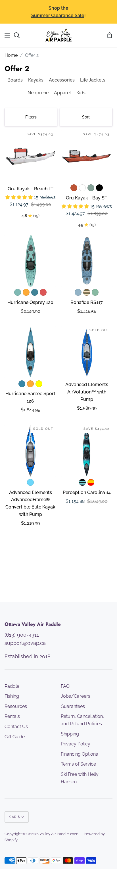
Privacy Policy (75, 744)
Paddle (12, 686)
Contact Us (16, 726)
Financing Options (79, 754)
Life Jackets (92, 80)
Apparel (62, 92)
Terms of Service (78, 764)
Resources (16, 706)
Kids (80, 92)
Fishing (12, 696)
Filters (31, 117)
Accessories (62, 80)
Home (11, 55)
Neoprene (38, 92)
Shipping (70, 734)
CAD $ (14, 816)
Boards (15, 80)
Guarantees (73, 706)
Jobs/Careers (75, 696)
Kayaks (35, 80)
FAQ (65, 686)
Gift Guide (15, 736)
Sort (86, 117)
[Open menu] (8, 35)
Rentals (12, 716)
